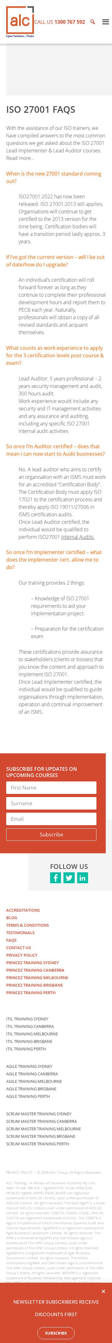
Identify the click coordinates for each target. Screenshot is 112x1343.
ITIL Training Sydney (27, 1019)
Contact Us (18, 947)
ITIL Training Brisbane (29, 1041)
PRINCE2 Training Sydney (32, 962)
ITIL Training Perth (26, 1049)
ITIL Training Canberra (30, 1026)
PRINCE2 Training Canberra (35, 970)
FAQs (11, 940)
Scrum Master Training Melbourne (43, 1129)
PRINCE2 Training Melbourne (37, 977)
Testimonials (20, 932)
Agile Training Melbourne (34, 1081)
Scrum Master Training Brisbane (40, 1136)
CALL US (59, 21)
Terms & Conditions (27, 925)
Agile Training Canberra (32, 1074)
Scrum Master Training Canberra (41, 1121)
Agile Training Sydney (29, 1066)
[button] (103, 1291)
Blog (11, 917)
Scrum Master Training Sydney (38, 1114)
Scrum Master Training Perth (37, 1144)
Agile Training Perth (28, 1096)
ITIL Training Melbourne (32, 1034)
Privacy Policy (22, 955)
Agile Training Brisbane (31, 1089)
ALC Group (59, 1172)
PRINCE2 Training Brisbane (34, 985)
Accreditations (23, 910)
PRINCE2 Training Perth (31, 992)
